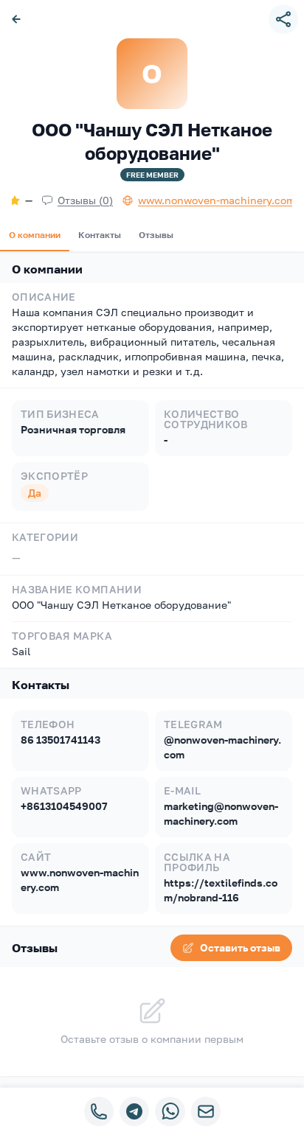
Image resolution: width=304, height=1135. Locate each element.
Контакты (99, 234)
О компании (35, 234)
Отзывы (156, 234)
